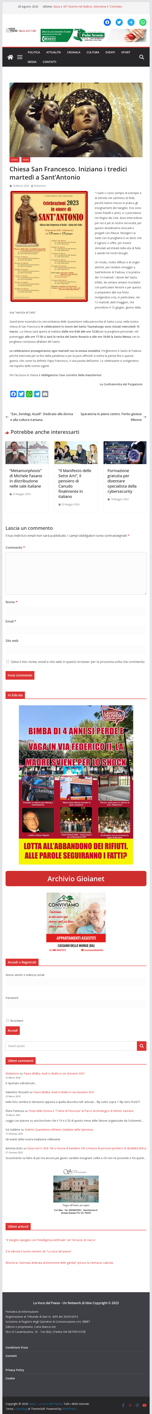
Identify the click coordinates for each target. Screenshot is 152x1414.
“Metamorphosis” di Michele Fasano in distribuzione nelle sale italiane (26, 478)
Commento (15, 547)
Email (11, 621)
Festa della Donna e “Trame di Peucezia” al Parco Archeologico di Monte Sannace (81, 1111)
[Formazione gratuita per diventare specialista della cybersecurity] (125, 444)
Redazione (40, 185)
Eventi (110, 52)
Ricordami (16, 1021)
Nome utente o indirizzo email (25, 975)
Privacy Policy (15, 1370)
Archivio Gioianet (76, 878)
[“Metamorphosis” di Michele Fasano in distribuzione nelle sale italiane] (27, 444)
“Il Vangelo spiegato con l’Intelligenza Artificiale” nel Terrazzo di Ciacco (50, 1240)
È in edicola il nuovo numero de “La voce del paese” (39, 1251)
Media (32, 62)
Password (12, 998)
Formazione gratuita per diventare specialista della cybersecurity (122, 481)
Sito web (12, 640)
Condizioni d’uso (17, 1347)
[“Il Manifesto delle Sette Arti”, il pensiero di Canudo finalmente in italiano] (76, 444)
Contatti (49, 62)
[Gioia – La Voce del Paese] (10, 57)
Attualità (53, 52)
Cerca (142, 1046)
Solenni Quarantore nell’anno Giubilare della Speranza (59, 1129)
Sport (125, 52)
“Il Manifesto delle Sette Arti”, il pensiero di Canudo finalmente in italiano (74, 483)
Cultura (93, 52)
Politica (34, 52)
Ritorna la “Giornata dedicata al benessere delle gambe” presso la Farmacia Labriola (59, 1263)
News (26, 159)
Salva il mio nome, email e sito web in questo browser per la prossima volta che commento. (78, 662)
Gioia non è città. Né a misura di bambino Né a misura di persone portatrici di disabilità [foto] (86, 1148)
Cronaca (73, 52)
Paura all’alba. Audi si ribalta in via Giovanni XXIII (54, 1073)
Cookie (10, 1378)
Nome (11, 602)
